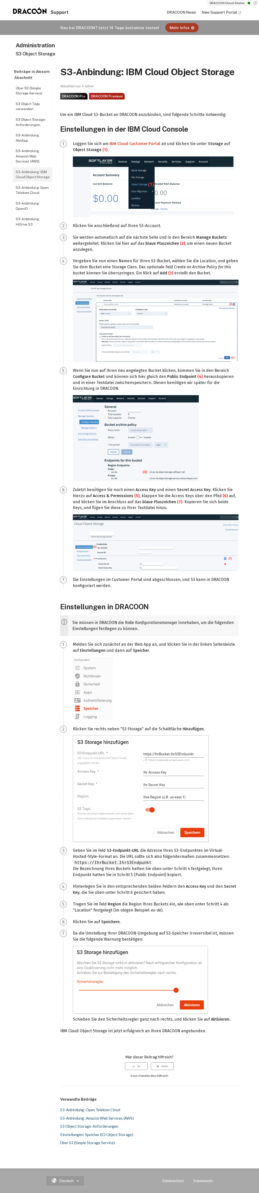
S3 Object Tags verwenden (28, 106)
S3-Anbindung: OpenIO (27, 206)
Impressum (203, 1181)
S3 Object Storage (35, 53)
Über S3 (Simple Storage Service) (29, 90)
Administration (35, 45)
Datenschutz (173, 1181)
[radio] (136, 1066)
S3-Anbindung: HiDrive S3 (27, 221)
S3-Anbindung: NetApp (27, 138)
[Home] (30, 12)
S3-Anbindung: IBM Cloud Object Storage (33, 174)
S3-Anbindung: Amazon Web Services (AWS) (27, 156)
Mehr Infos (179, 28)
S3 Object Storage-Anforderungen (31, 122)
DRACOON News (181, 12)
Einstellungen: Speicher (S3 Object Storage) (96, 1134)
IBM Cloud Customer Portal (135, 143)
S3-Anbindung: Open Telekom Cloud (32, 190)
